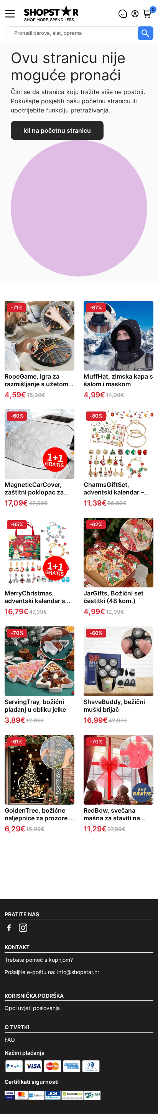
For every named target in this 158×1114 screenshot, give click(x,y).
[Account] (135, 13)
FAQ (10, 1039)
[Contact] (123, 13)
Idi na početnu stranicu (57, 130)
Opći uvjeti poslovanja (32, 1008)
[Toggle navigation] (10, 13)
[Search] (145, 33)
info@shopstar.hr (78, 972)
